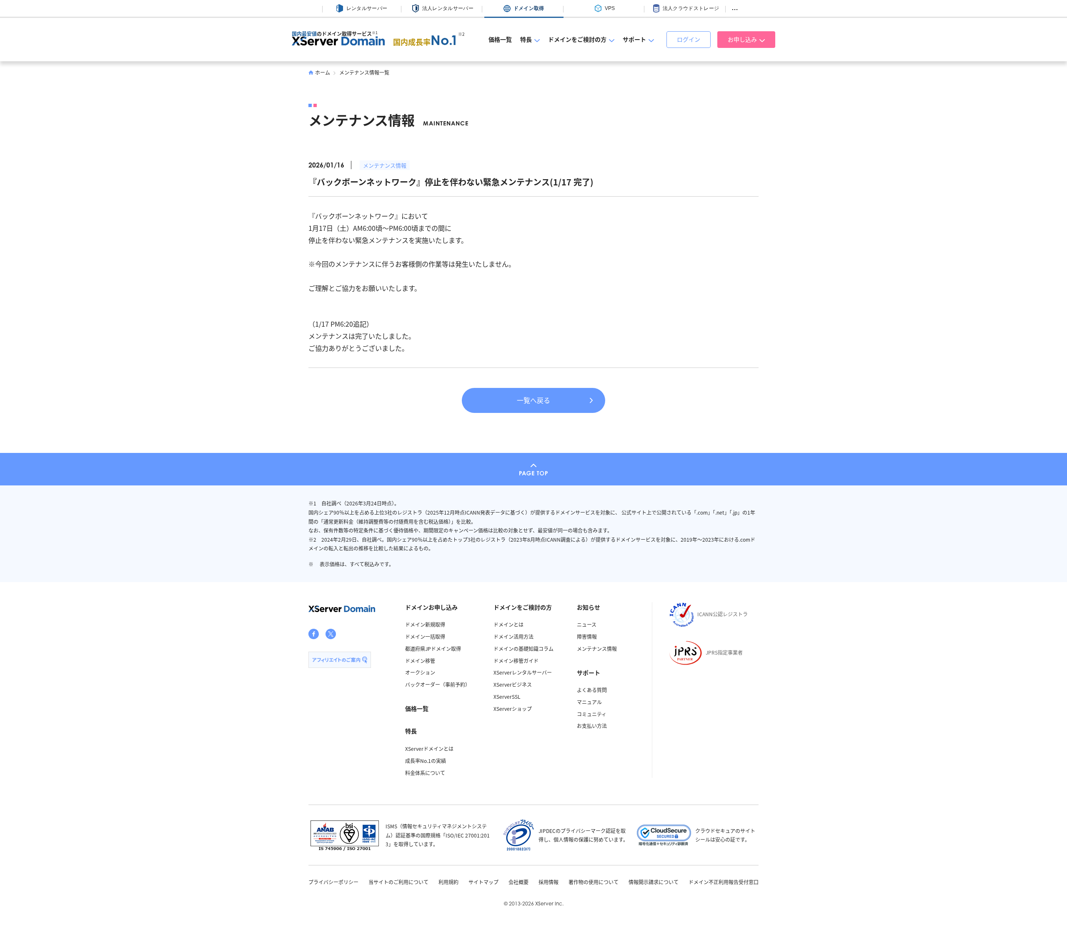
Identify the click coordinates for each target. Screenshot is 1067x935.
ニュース (586, 624)
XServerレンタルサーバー (522, 672)
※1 (375, 32)
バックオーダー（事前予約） (437, 684)
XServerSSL (507, 696)
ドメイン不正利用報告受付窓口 (724, 882)
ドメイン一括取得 (425, 636)
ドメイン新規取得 (425, 624)
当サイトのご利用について (398, 882)
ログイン (688, 39)
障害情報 (587, 636)
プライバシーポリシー (333, 882)
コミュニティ (591, 714)
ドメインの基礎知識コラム (523, 648)
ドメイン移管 (420, 660)
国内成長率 (425, 41)
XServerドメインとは (429, 748)
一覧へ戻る (533, 400)
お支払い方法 (592, 725)
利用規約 (448, 882)
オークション (420, 672)
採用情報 (549, 882)
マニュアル (589, 701)
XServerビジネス (512, 684)
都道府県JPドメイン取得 (433, 648)
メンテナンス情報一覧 (364, 72)
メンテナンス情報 (384, 165)
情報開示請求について (654, 882)
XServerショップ (512, 708)
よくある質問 (592, 689)
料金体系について (425, 772)
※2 (461, 34)
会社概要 (518, 882)
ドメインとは (508, 624)
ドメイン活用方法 (513, 636)
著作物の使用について (594, 882)
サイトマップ (483, 882)
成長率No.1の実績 (425, 760)
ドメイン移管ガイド (516, 660)
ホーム (322, 72)
